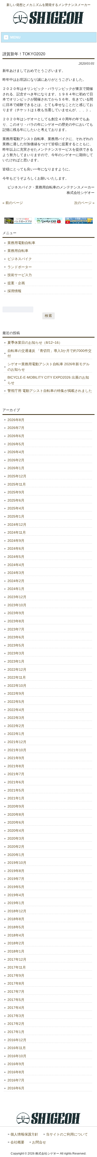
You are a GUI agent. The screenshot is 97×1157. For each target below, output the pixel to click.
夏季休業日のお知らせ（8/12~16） (34, 343)
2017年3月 (15, 1016)
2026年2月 (15, 460)
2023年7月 (15, 629)
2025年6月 (15, 500)
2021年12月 (16, 742)
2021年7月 (15, 774)
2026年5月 (15, 444)
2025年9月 (15, 492)
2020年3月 (15, 838)
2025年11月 (16, 484)
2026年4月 (15, 452)
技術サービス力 (19, 275)
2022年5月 (15, 702)
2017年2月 (15, 1024)
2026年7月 (15, 428)
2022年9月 (15, 693)
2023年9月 (15, 613)
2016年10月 (16, 1056)
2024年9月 (15, 541)
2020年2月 (15, 847)
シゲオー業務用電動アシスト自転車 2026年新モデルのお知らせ (48, 366)
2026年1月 (15, 468)
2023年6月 (15, 637)
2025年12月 (16, 476)
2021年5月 (15, 790)
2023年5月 (15, 645)
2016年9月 (15, 1064)
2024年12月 (16, 525)
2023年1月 (15, 661)
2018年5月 (15, 927)
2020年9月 (15, 806)
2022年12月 (16, 669)
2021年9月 (15, 758)
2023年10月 (16, 605)
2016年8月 (15, 1072)
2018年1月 (15, 951)
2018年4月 (15, 935)
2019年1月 (15, 903)
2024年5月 (15, 557)
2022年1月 (15, 734)
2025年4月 (15, 508)
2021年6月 (15, 782)
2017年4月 (15, 1008)
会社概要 (17, 1142)
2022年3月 (15, 718)
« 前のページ (12, 203)
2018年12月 (16, 911)
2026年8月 (15, 420)
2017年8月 (15, 983)
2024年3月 (15, 573)
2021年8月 (15, 766)
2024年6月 (15, 548)
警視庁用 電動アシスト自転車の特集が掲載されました (49, 391)
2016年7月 (15, 1080)
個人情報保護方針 (24, 1134)
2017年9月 (15, 975)
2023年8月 (15, 621)
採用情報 (14, 291)
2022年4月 (15, 710)
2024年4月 (15, 565)
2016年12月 (16, 1040)
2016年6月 (15, 1088)
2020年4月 (15, 830)
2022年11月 (16, 677)
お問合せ (39, 1142)
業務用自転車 (17, 251)
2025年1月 (15, 516)
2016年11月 (16, 1048)
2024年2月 (15, 581)
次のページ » (84, 203)
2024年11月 (16, 532)
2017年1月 (15, 1032)
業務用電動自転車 (21, 243)
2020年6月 (15, 822)
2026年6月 (15, 436)
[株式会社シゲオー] (48, 23)
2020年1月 (15, 855)
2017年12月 (16, 959)
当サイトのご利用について (67, 1134)
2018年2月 (15, 943)
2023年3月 (15, 653)
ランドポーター (19, 267)
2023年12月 (16, 597)
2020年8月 (15, 814)
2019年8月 (15, 871)
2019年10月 (16, 863)
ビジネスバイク (19, 259)
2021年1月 (15, 798)
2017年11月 (16, 967)
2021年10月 (16, 750)
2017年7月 (15, 992)
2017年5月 (15, 1000)
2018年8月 (15, 919)
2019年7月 (15, 879)
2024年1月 (15, 589)
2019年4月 (15, 895)
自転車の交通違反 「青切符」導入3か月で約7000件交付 (49, 353)
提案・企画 (16, 283)
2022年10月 (16, 686)
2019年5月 (15, 887)
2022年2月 (15, 726)
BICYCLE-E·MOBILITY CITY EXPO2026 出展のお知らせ (48, 380)
